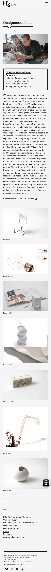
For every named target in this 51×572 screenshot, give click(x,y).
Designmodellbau (11, 528)
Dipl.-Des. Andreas (18, 72)
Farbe (6, 531)
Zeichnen (7, 534)
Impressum (17, 562)
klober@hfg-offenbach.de (17, 81)
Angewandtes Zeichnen (13, 537)
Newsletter (28, 562)
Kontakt (6, 562)
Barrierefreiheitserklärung (13, 564)
